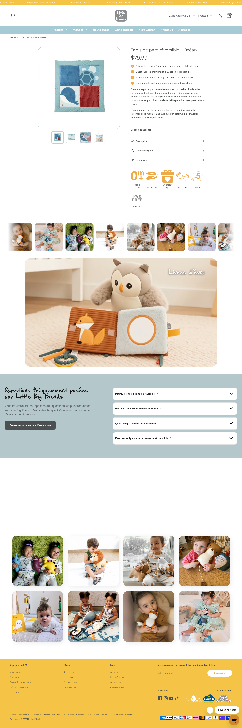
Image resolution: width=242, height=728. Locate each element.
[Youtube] (171, 698)
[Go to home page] (121, 15)
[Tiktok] (177, 698)
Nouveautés (101, 29)
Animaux (167, 29)
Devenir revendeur (20, 682)
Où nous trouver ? (20, 687)
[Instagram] (166, 698)
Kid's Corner (146, 29)
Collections (70, 682)
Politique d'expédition (65, 714)
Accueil (13, 38)
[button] (57, 137)
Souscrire (219, 673)
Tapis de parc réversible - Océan (33, 38)
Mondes (78, 29)
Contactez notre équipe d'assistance (30, 425)
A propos (15, 672)
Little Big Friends (33, 719)
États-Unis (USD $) (180, 15)
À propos (184, 29)
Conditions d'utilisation (103, 714)
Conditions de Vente (84, 714)
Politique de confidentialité (20, 714)
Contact (14, 692)
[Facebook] (160, 698)
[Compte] (220, 15)
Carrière (14, 677)
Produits (58, 29)
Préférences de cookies (124, 714)
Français (203, 15)
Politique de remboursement (44, 714)
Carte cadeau (124, 29)
